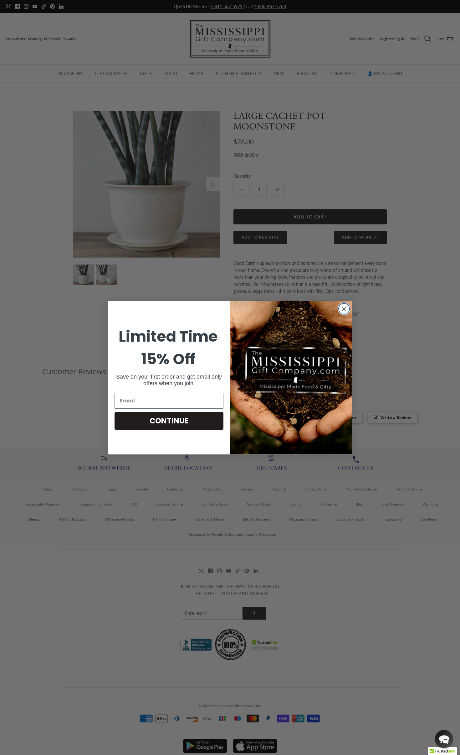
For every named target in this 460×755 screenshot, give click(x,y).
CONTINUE (169, 421)
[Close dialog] (344, 308)
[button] (444, 739)
